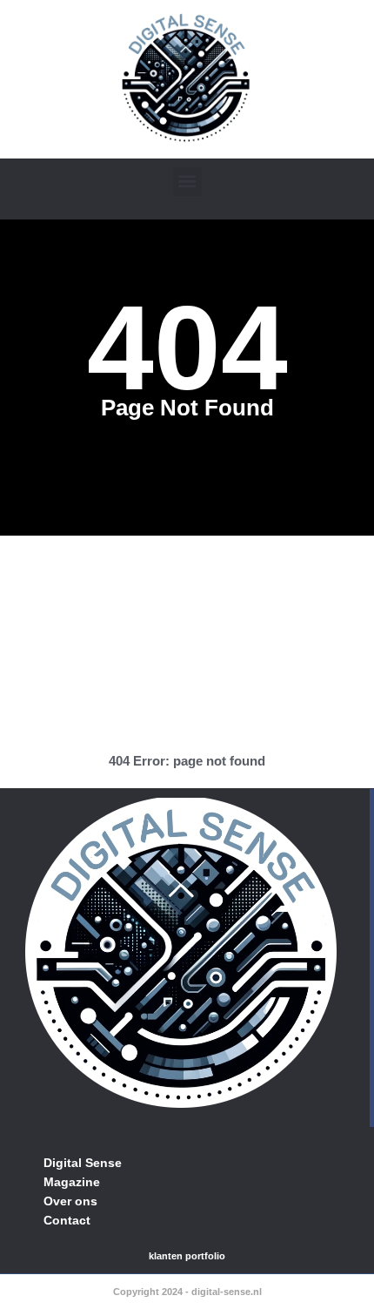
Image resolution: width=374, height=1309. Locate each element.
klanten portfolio (187, 1256)
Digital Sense (82, 1163)
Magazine (71, 1182)
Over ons (70, 1201)
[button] (187, 181)
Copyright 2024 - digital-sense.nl (187, 1291)
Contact (66, 1220)
